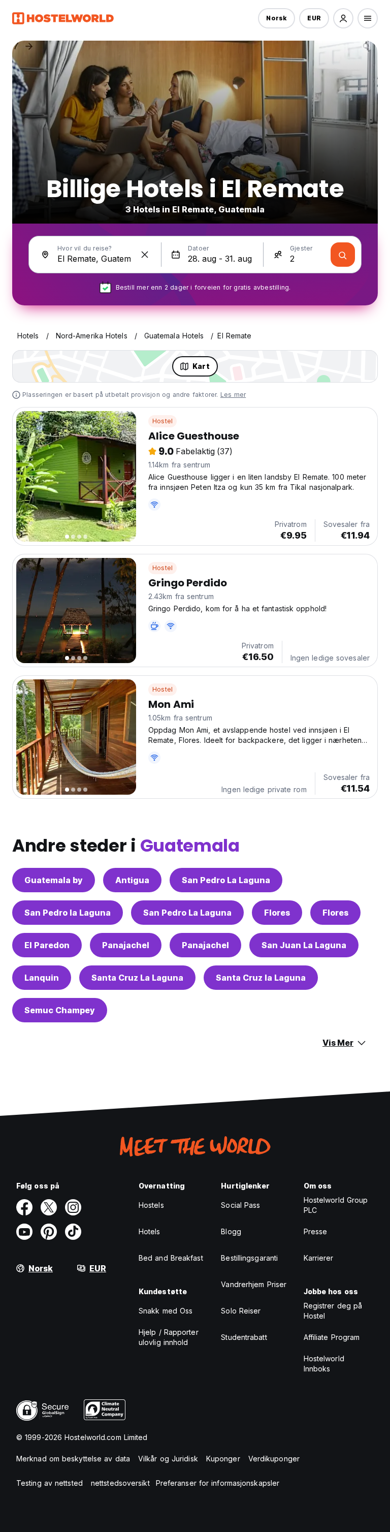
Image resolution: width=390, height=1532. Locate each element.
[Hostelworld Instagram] (73, 1207)
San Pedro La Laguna (226, 880)
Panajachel (125, 945)
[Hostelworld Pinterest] (49, 1232)
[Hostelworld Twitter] (49, 1207)
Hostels (151, 1205)
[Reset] (145, 254)
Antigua (132, 880)
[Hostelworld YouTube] (24, 1232)
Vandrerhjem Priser (253, 1284)
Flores (277, 913)
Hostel (162, 421)
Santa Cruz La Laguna (137, 978)
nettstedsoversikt (120, 1483)
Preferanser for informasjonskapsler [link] (218, 1483)
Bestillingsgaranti (249, 1258)
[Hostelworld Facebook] (24, 1207)
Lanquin (41, 978)
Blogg (231, 1231)
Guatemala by (53, 880)
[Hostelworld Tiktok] (73, 1232)
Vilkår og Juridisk (168, 1458)
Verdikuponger (274, 1458)
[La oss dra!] (343, 254)
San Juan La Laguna (304, 945)
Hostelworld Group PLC (336, 1205)
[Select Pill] (343, 18)
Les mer (233, 394)
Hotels (149, 1231)
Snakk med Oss (165, 1310)
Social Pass (240, 1205)
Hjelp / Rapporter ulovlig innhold (169, 1337)
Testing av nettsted (49, 1483)
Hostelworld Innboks (324, 1363)
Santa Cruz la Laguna (261, 978)
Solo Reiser (241, 1310)
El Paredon (47, 945)
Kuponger (223, 1458)
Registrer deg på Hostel (333, 1310)
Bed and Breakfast (171, 1258)
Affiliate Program (332, 1337)
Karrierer (319, 1258)
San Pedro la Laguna (67, 913)
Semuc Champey (59, 1010)
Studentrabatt (244, 1337)
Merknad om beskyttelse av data (73, 1458)
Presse (316, 1231)
